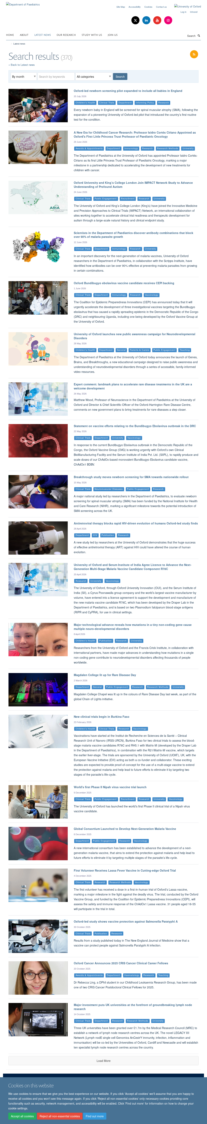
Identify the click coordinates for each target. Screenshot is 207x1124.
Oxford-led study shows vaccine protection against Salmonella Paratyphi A (126, 921)
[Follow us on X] (135, 20)
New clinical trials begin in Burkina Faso (101, 717)
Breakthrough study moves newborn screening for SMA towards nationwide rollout (131, 477)
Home (10, 34)
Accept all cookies (22, 1116)
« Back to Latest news (21, 65)
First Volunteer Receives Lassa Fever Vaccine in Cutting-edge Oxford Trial (125, 870)
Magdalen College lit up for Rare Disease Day (105, 675)
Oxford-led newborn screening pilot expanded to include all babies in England (128, 91)
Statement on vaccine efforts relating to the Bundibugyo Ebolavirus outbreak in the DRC (135, 426)
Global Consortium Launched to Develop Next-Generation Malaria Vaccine (125, 829)
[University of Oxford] (184, 6)
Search (120, 76)
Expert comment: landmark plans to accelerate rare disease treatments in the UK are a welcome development (133, 386)
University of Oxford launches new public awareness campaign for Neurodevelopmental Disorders (134, 336)
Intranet (193, 11)
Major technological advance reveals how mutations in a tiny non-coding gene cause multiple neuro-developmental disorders (133, 627)
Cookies (148, 6)
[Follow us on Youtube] (157, 20)
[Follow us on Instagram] (168, 20)
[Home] (9, 43)
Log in (183, 11)
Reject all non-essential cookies (60, 1116)
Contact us (161, 6)
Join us (112, 34)
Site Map (120, 6)
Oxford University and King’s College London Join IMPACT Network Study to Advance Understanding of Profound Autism (133, 185)
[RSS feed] (194, 54)
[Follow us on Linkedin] (146, 20)
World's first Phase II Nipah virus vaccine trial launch (110, 787)
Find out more (95, 1116)
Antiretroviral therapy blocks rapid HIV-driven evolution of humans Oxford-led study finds (136, 523)
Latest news (42, 34)
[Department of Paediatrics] (23, 3)
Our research (66, 34)
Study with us (92, 34)
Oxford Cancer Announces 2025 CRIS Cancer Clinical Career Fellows (121, 963)
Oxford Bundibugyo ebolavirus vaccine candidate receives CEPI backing (124, 283)
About (24, 34)
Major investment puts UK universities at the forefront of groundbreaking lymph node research (133, 1007)
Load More (104, 1061)
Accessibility (135, 6)
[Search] (198, 35)
